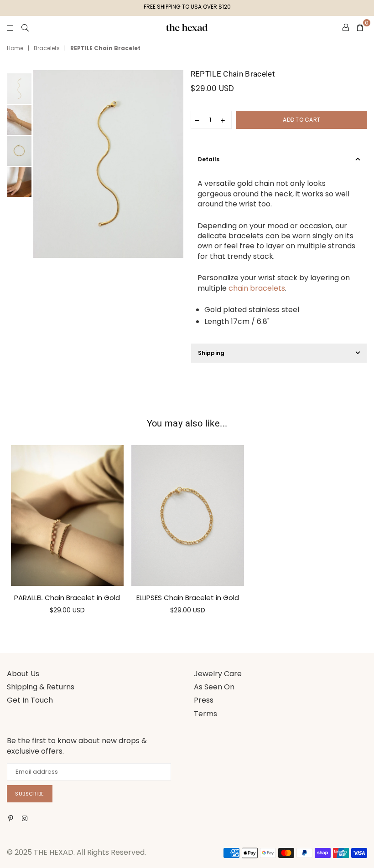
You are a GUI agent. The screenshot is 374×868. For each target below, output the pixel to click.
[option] (108, 163)
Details (209, 159)
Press (203, 700)
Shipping (211, 353)
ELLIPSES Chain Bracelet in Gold (187, 597)
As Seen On (214, 687)
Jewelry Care (218, 673)
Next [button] (176, 164)
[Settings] (345, 27)
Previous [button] (41, 164)
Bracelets (47, 48)
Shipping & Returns (40, 687)
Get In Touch (30, 700)
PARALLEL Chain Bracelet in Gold (67, 597)
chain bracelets (257, 288)
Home (15, 48)
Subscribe (29, 793)
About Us (23, 673)
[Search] (25, 27)
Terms (205, 714)
